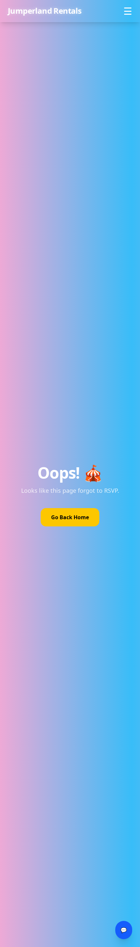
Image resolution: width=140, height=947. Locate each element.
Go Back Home (70, 517)
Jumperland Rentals (44, 9)
